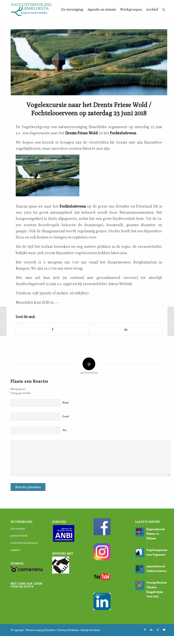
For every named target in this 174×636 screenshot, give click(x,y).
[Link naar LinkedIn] (151, 629)
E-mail (66, 416)
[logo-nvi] (31, 9)
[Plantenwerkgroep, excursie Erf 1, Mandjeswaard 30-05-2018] (3, 321)
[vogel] (89, 62)
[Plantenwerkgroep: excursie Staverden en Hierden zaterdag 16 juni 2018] (170, 321)
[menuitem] (72, 9)
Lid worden (18, 528)
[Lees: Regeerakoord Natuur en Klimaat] (140, 532)
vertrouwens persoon (24, 542)
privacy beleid (19, 535)
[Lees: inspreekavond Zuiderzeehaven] (140, 569)
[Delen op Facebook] (52, 329)
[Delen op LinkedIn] (125, 329)
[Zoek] (163, 9)
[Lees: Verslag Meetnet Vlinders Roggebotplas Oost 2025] (140, 585)
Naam (66, 402)
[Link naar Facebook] (145, 629)
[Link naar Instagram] (157, 629)
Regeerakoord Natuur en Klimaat (155, 534)
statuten (15, 549)
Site (64, 430)
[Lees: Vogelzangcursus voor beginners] (140, 552)
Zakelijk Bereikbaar (90, 630)
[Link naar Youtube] (164, 629)
